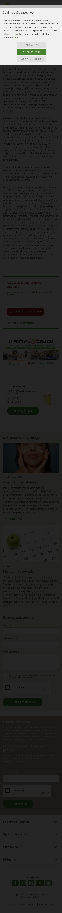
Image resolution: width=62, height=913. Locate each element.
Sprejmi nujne (31, 59)
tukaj (15, 37)
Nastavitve (31, 44)
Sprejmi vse (31, 52)
